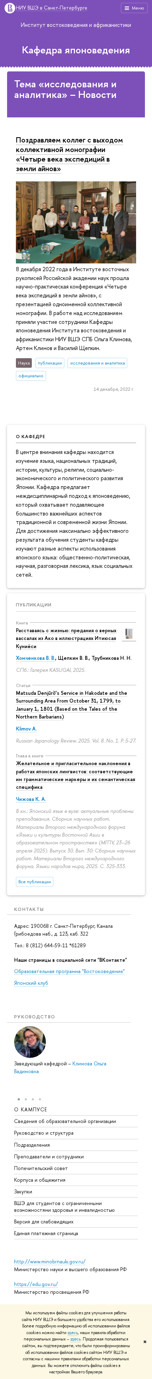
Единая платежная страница (46, 1233)
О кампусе (30, 1109)
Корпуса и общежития (39, 1179)
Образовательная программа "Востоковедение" (69, 971)
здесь (73, 1333)
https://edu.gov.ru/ (36, 1284)
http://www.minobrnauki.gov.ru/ (50, 1261)
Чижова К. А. (31, 799)
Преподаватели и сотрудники (49, 1156)
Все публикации (34, 882)
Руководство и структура (44, 1132)
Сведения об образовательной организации (65, 1121)
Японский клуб (31, 982)
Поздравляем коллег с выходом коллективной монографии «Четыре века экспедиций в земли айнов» (69, 154)
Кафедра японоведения (76, 50)
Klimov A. (26, 728)
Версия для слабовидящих (44, 1221)
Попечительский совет (41, 1168)
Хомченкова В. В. (35, 657)
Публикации (34, 604)
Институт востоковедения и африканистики (76, 25)
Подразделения (32, 1144)
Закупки (23, 1191)
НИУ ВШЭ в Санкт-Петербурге (51, 8)
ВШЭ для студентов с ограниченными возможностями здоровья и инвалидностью (64, 1206)
